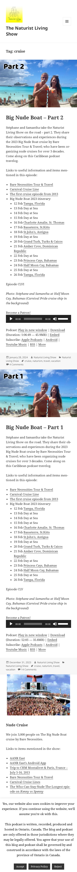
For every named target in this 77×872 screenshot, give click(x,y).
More (42, 344)
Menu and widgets (67, 25)
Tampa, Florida (34, 203)
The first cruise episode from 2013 (34, 194)
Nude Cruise (17, 725)
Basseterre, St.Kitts (36, 227)
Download (57, 330)
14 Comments (29, 669)
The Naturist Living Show (27, 31)
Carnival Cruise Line (24, 189)
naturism (37, 361)
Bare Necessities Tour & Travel (31, 184)
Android (51, 340)
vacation (55, 361)
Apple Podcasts (31, 340)
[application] (38, 319)
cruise (28, 361)
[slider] (63, 318)
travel (47, 361)
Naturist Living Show (45, 357)
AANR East (17, 758)
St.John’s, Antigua (35, 232)
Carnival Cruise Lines (25, 782)
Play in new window (32, 330)
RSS (32, 344)
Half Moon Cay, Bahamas (41, 265)
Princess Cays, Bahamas (40, 260)
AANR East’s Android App (28, 763)
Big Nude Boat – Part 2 (34, 117)
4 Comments (16, 364)
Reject (58, 866)
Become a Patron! (18, 313)
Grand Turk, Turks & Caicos (43, 241)
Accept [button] (20, 866)
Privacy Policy (39, 866)
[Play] (11, 319)
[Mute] (55, 319)
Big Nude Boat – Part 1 (34, 427)
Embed (54, 335)
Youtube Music (16, 344)
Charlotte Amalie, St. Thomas (43, 222)
